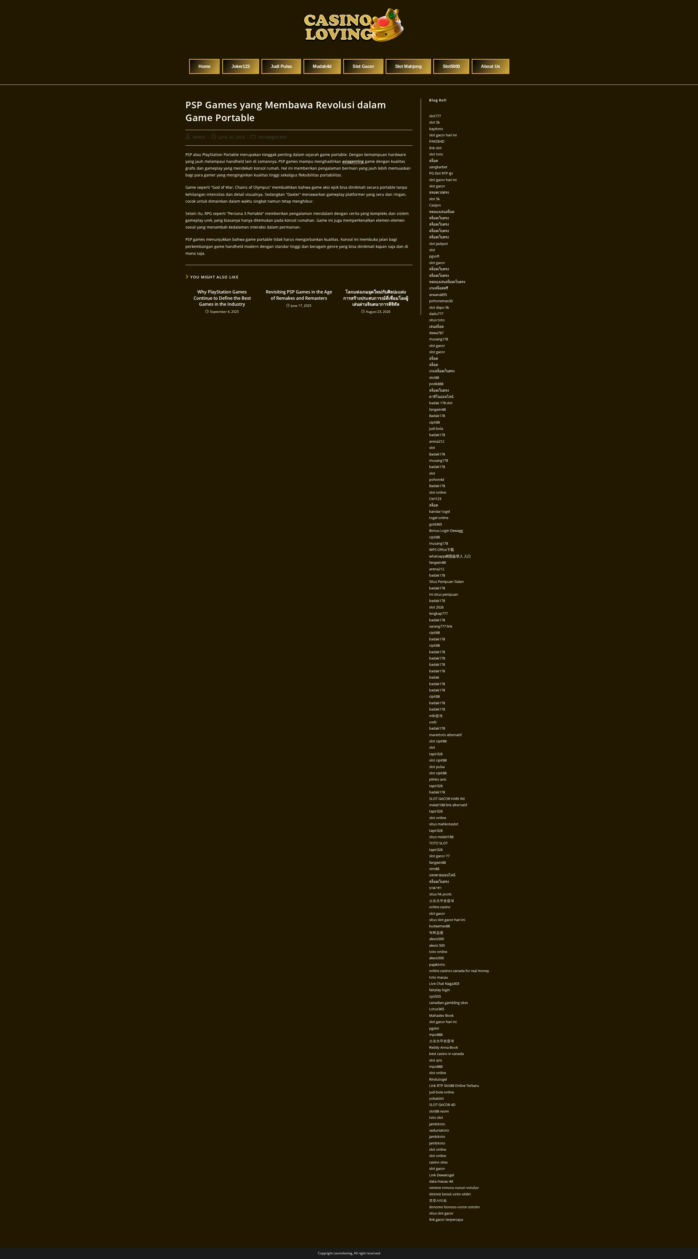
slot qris (435, 1060)
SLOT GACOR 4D (442, 1104)
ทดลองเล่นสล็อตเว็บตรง (447, 281)
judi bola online (441, 1092)
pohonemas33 (441, 300)
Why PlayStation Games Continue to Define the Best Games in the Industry (222, 298)
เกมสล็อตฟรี (438, 288)
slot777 (435, 115)
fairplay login (439, 989)
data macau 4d (441, 1181)
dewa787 (436, 332)
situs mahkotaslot (443, 824)
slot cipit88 (438, 741)
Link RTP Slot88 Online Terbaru (454, 1085)
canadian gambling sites (448, 1002)
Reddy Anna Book (443, 1047)
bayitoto (436, 128)
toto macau (438, 977)
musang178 (438, 339)
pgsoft (434, 256)
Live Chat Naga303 (444, 983)
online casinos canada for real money (459, 970)
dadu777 (436, 313)
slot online (437, 492)
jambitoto (437, 1124)
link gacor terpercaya (446, 1219)
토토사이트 (438, 1200)
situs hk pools (440, 894)
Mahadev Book (441, 1015)
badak (434, 677)
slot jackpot (438, 243)
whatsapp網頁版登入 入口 (450, 556)
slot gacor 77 (439, 855)
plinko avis (437, 779)
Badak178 (437, 415)
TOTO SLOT (438, 843)
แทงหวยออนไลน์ (442, 875)
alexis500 (436, 938)
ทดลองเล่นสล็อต (441, 211)
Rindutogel (438, 1079)
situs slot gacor (441, 1213)
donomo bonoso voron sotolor (454, 1206)
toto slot (436, 1117)
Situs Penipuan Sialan (446, 581)
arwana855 (438, 294)
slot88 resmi (439, 1111)
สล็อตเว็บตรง (439, 217)
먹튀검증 (436, 932)
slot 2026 (436, 607)
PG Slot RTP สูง (441, 173)
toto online (438, 951)
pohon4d (436, 479)
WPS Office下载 (441, 549)
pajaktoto (437, 964)
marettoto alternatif (445, 734)
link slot (435, 147)
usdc (433, 722)
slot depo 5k (439, 307)
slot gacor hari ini (443, 135)
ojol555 (435, 996)
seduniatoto (439, 1130)
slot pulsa (437, 766)
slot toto (436, 154)
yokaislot (436, 1098)
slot (432, 249)
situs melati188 (441, 836)
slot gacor (437, 186)
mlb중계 (436, 715)
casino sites (438, 1162)
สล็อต (433, 160)
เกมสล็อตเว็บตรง (442, 370)
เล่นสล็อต (436, 326)
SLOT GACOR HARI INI (447, 798)
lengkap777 (438, 613)
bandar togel (439, 511)
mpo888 (436, 1034)
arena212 (436, 441)
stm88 (434, 868)
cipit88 (434, 422)
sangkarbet (438, 166)
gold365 (435, 524)
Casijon (435, 205)
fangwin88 (437, 409)
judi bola (436, 428)
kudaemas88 (439, 926)
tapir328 (436, 753)
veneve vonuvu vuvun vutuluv (454, 1187)
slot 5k (434, 122)
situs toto (437, 319)
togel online (438, 517)
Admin (199, 137)
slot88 (434, 377)
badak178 (437, 434)
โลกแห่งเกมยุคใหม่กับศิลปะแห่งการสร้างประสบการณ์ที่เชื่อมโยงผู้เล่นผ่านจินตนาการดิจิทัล (375, 298)
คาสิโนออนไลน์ (441, 396)
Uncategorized (272, 137)
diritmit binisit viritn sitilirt (450, 1194)
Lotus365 (436, 1008)
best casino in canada (446, 1053)
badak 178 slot (441, 402)
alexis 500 (437, 945)
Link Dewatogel (441, 1175)
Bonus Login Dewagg (446, 530)
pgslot (434, 1028)
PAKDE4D (436, 141)
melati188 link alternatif (448, 804)
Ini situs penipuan (443, 594)
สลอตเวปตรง (439, 192)
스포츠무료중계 (441, 900)
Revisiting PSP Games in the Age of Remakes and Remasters (299, 295)
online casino (439, 906)
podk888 (436, 383)
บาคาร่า (435, 887)
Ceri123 (435, 498)
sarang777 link (440, 626)
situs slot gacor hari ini (447, 919)
